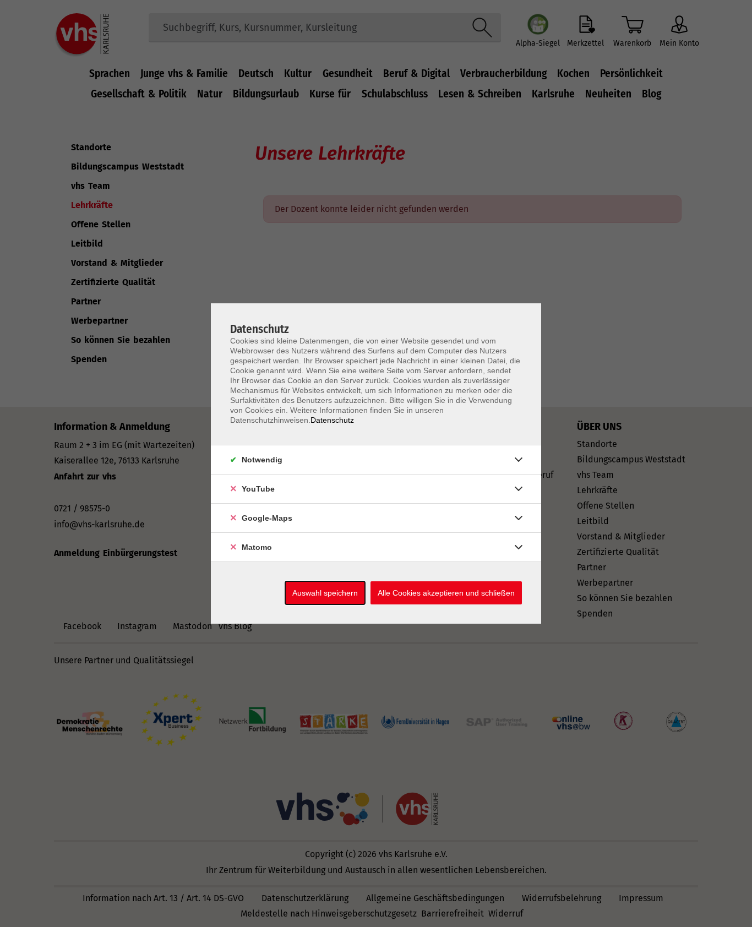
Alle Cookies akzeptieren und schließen (446, 592)
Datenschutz (332, 420)
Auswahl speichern (325, 592)
